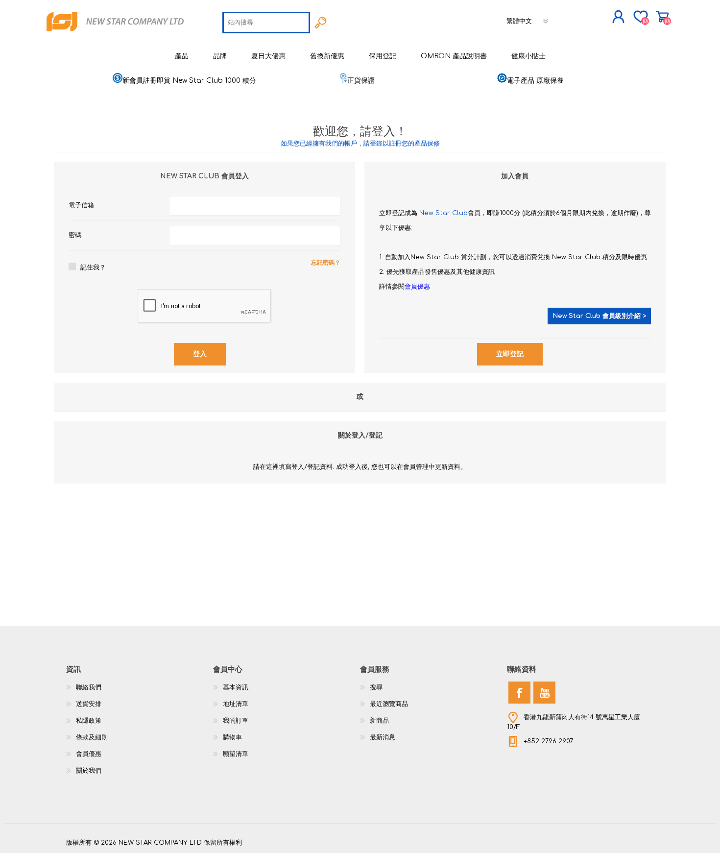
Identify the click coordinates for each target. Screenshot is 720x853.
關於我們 (88, 770)
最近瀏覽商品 (389, 704)
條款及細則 (92, 737)
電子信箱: (82, 205)
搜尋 (376, 687)
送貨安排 (88, 704)
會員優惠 (417, 286)
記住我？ (93, 267)
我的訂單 (235, 720)
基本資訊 (235, 687)
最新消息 (382, 737)
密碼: (75, 235)
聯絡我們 (88, 687)
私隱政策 (88, 720)
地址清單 (235, 704)
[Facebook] (519, 693)
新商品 (379, 720)
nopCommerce (629, 833)
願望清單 (235, 754)
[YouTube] (544, 693)
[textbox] (266, 22)
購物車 (662, 16)
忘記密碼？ (325, 262)
